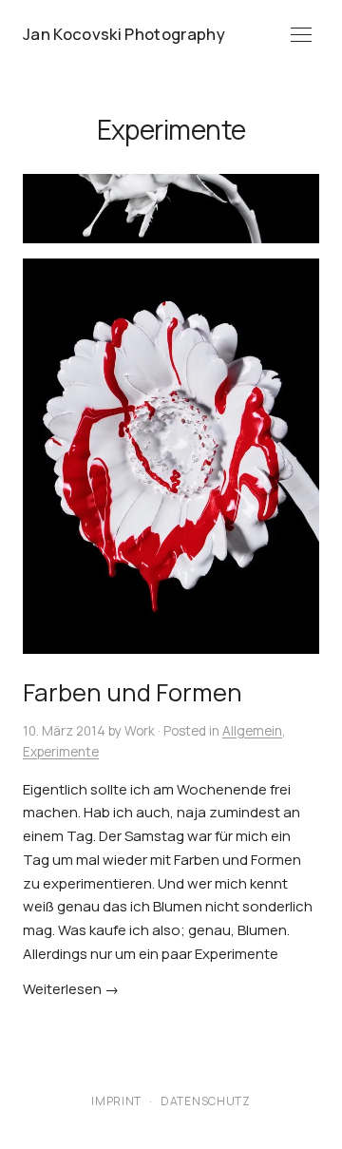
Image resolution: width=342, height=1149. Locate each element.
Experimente (61, 751)
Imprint (116, 1101)
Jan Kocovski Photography (124, 34)
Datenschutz (206, 1101)
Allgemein (252, 730)
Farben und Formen (132, 692)
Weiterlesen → (71, 989)
